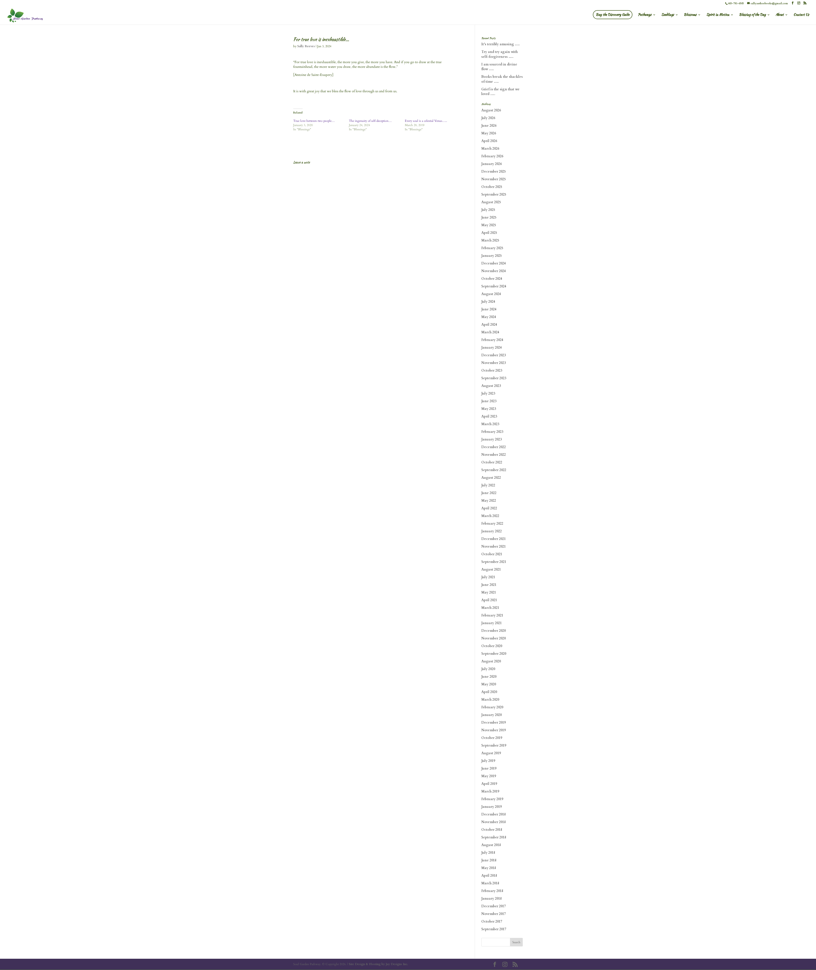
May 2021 (488, 592)
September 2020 (493, 653)
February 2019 (492, 799)
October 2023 (491, 370)
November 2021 (493, 546)
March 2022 (490, 516)
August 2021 (491, 569)
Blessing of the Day (752, 15)
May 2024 (488, 317)
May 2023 (488, 408)
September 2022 (493, 470)
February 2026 (492, 156)
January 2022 (491, 531)
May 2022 (488, 500)
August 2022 (491, 477)
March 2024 (490, 332)
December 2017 (493, 906)
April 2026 (489, 141)
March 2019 (490, 791)
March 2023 (490, 424)
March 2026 (490, 148)
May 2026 (488, 133)
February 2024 (492, 340)
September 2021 (493, 562)
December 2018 (493, 814)
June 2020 (488, 676)
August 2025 (491, 202)
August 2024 (491, 294)
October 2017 (491, 921)
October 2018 (491, 829)
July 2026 (488, 118)
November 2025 (493, 179)
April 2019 (489, 783)
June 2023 (488, 401)
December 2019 (493, 722)
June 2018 (488, 860)
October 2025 (491, 187)
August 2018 (491, 845)
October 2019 (491, 738)
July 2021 (488, 577)
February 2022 (492, 523)
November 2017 (493, 914)
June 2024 (488, 309)
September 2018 (493, 837)
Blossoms (690, 15)
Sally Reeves (306, 46)
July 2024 (488, 301)
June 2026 (488, 125)
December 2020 (493, 630)
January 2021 (491, 623)
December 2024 (493, 263)
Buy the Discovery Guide (612, 14)
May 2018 (488, 868)
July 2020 (488, 669)
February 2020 (492, 707)
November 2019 (493, 730)
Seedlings (667, 15)
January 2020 (491, 715)
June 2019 (488, 768)
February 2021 (492, 615)
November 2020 (493, 638)
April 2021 (489, 600)
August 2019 (491, 753)
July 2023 (488, 393)
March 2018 (490, 883)
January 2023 (491, 439)
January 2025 (491, 255)
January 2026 (491, 164)
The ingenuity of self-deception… (370, 121)
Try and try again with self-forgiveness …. (499, 54)
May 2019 (488, 776)
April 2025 (489, 232)
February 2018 (492, 891)
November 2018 (493, 822)
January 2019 (491, 806)
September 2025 (493, 194)
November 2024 (493, 271)
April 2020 (489, 692)
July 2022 (488, 485)
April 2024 (489, 324)
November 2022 (493, 454)
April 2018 (489, 875)
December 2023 (493, 355)
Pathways (645, 15)
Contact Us (801, 15)
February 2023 (492, 431)
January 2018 (491, 898)
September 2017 (493, 929)
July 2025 (488, 209)
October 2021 (491, 554)
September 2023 (493, 378)
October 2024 (491, 278)
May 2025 (488, 225)
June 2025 (488, 217)
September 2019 (493, 745)
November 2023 (493, 363)
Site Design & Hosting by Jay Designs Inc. (378, 964)
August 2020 (491, 661)
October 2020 (491, 646)
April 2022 (489, 508)
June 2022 (488, 493)
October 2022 (491, 462)
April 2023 (489, 416)
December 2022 (493, 447)
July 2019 (488, 760)
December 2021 (493, 539)
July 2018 (488, 852)
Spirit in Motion (717, 15)
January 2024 (491, 347)
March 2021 (490, 607)
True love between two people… (314, 121)
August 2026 (491, 110)
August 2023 (491, 385)
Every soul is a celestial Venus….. (426, 121)
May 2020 (488, 684)
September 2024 (493, 286)
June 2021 (488, 584)
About (780, 15)
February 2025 (492, 248)
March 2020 (490, 699)
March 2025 (490, 240)
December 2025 (493, 171)
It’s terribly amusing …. (500, 44)
